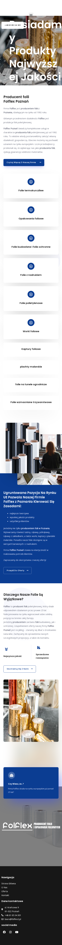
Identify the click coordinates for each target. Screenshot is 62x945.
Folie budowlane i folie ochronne (31, 247)
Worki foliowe (31, 331)
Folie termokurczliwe (31, 190)
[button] (31, 15)
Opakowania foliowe (31, 218)
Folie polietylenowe (31, 303)
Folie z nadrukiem (31, 275)
